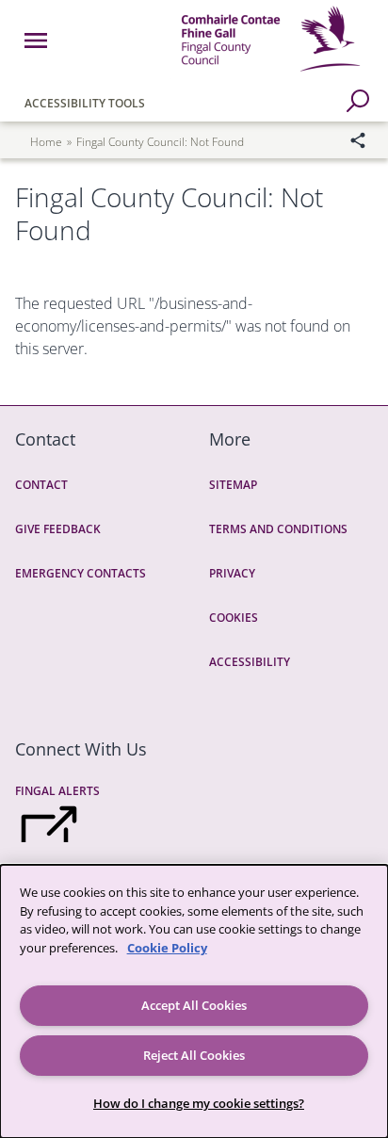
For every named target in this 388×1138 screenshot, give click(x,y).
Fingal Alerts (57, 791)
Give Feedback (58, 529)
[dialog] (194, 1001)
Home (46, 142)
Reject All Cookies (194, 1055)
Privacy (232, 573)
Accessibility (249, 662)
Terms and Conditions (278, 529)
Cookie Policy (167, 947)
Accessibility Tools (84, 103)
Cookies (233, 618)
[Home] (271, 74)
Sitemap (233, 485)
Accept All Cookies (194, 1005)
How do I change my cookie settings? (198, 1103)
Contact (41, 485)
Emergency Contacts (80, 573)
